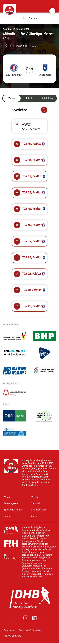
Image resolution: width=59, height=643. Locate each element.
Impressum (9, 630)
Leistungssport (11, 503)
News (7, 496)
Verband (35, 503)
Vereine (35, 496)
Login (34, 515)
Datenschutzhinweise (30, 630)
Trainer (7, 515)
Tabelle (29, 98)
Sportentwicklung (13, 509)
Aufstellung (47, 98)
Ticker (11, 98)
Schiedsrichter (38, 509)
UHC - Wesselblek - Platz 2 (22, 45)
